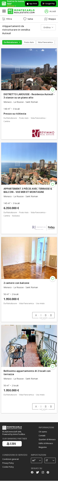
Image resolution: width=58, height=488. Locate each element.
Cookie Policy (8, 467)
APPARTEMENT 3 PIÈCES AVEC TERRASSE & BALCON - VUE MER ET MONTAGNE (28, 190)
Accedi (53, 11)
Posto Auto (29, 42)
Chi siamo (43, 431)
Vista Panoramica (45, 42)
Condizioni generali (10, 459)
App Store (33, 4)
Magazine (43, 447)
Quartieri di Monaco (47, 439)
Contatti (42, 435)
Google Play (50, 4)
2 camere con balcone (16, 283)
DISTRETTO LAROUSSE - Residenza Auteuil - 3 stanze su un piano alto (29, 96)
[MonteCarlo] (21, 11)
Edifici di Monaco (46, 443)
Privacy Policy (8, 463)
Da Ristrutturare (11, 42)
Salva (30, 18)
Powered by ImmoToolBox (13, 434)
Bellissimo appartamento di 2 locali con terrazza (27, 372)
